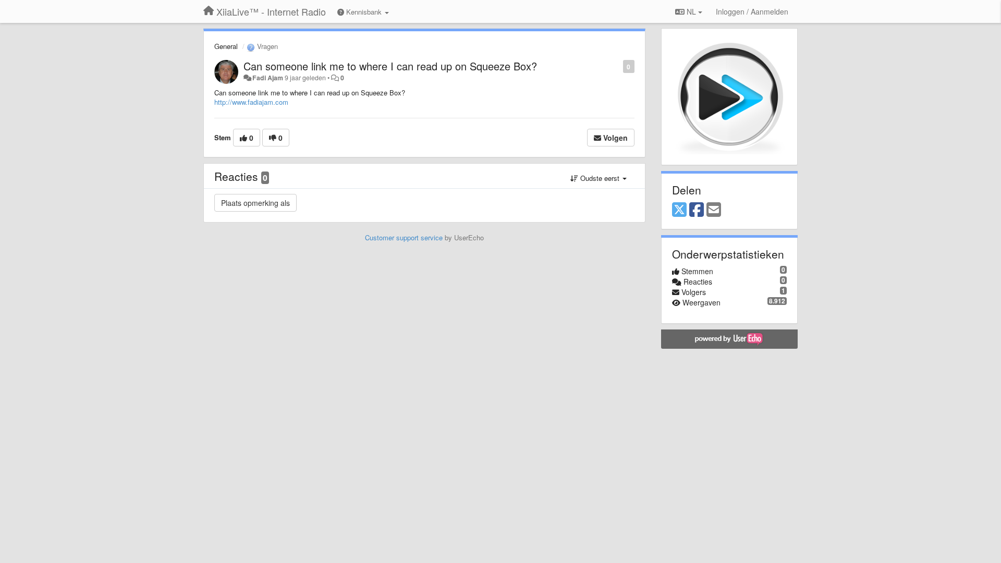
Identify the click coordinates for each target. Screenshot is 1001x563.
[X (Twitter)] (679, 210)
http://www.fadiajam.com (251, 102)
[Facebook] (696, 210)
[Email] (713, 210)
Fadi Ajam (267, 77)
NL (691, 11)
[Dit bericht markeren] (617, 66)
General (226, 46)
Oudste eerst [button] (599, 178)
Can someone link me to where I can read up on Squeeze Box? (390, 66)
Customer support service (404, 237)
